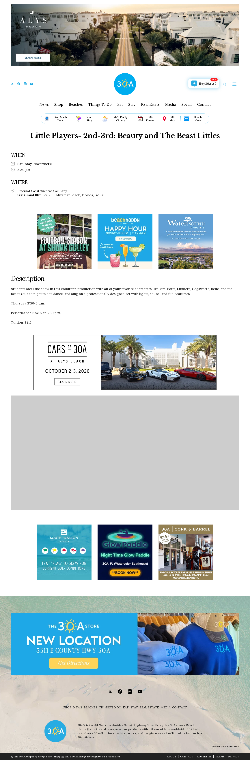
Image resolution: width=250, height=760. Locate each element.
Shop (58, 105)
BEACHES (90, 707)
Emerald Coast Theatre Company (42, 191)
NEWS (77, 707)
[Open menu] (234, 84)
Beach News (198, 118)
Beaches (76, 105)
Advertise (204, 756)
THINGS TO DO (110, 707)
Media (170, 105)
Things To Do (100, 105)
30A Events (150, 118)
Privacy (233, 756)
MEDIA (165, 707)
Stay (131, 105)
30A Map (172, 118)
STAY (134, 707)
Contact (204, 105)
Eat (120, 105)
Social (186, 105)
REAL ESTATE (149, 707)
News (44, 105)
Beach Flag (89, 118)
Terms (219, 756)
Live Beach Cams (60, 118)
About (171, 756)
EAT (126, 707)
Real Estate (150, 105)
